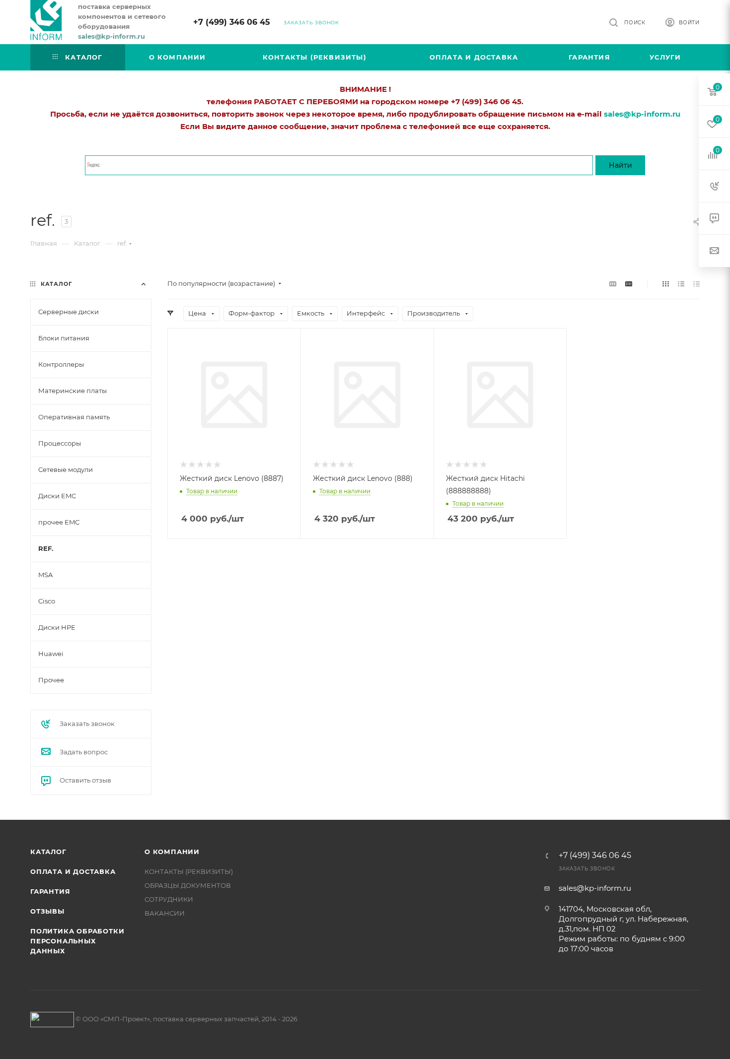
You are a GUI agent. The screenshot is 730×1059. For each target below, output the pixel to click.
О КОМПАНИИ (172, 852)
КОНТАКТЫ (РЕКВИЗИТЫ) (189, 871)
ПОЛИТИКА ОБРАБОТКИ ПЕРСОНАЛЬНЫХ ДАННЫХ (77, 941)
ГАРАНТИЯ (50, 891)
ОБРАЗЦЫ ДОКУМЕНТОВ (188, 885)
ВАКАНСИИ (165, 913)
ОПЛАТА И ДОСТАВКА (73, 871)
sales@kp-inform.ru (595, 888)
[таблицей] (696, 283)
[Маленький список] (613, 283)
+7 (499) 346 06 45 (231, 22)
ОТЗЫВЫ (47, 911)
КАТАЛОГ (48, 852)
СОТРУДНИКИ (169, 899)
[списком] (681, 283)
